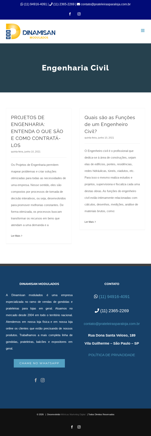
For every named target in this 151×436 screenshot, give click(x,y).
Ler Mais (15, 235)
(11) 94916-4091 (36, 4)
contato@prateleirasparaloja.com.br (105, 4)
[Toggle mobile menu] (143, 30)
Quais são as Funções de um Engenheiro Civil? (110, 124)
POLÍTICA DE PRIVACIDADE (111, 355)
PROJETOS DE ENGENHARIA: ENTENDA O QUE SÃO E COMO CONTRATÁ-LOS (37, 131)
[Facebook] (36, 380)
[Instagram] (43, 380)
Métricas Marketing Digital (73, 414)
